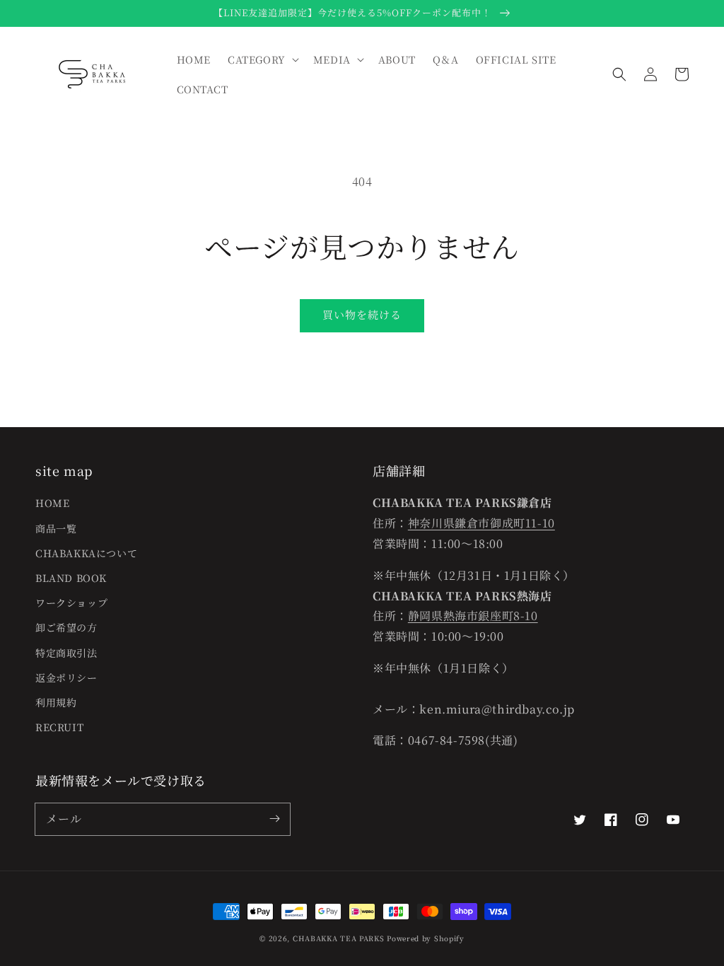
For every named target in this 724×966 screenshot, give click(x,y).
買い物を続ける (362, 314)
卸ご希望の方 (66, 627)
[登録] (274, 818)
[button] (619, 74)
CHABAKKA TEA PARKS (339, 938)
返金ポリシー (66, 677)
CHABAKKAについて (86, 553)
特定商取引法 (66, 653)
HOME (52, 503)
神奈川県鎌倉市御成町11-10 (481, 523)
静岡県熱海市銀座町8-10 (473, 615)
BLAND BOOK (71, 578)
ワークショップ (71, 602)
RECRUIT (59, 727)
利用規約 (55, 702)
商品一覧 (55, 528)
